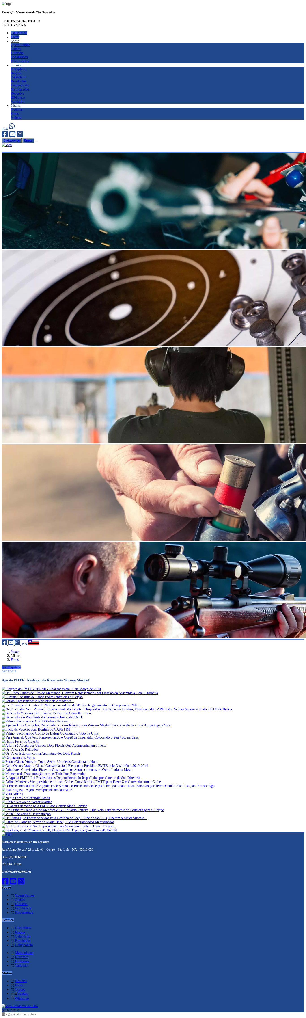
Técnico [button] (16, 65)
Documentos (20, 61)
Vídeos (16, 117)
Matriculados (20, 89)
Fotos (15, 113)
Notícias (16, 109)
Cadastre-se (19, 33)
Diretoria (17, 53)
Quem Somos (20, 45)
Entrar (15, 37)
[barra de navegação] (36, 141)
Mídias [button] (15, 105)
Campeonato (20, 85)
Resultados (18, 81)
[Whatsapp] (12, 128)
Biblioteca (18, 97)
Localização (19, 57)
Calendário (18, 77)
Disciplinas (18, 69)
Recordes (17, 93)
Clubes (16, 49)
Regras (16, 73)
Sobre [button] (15, 41)
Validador (17, 101)
